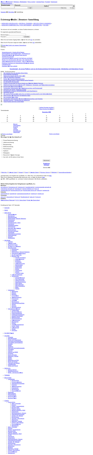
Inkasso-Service (12, 369)
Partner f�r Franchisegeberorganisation (14, 79)
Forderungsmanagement (18, 314)
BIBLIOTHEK (7, 377)
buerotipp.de (18, 188)
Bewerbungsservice (13, 371)
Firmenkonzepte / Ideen (14, 222)
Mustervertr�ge (12, 396)
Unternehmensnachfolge (14, 234)
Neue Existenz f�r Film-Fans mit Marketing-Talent (17, 95)
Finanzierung (11, 220)
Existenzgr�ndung (17, 382)
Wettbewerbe (11, 238)
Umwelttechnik (12, 364)
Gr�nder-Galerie (34, 172)
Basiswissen (11, 216)
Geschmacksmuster (20, 282)
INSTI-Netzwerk (19, 284)
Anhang (17, 272)
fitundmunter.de (25, 197)
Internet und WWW (13, 352)
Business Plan (15, 256)
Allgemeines (15, 291)
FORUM (6, 400)
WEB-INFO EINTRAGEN (10, 23)
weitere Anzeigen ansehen (46, 107)
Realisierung (18, 267)
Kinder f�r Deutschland (33, 200)
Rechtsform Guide (13, 245)
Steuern (14, 304)
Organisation (18, 266)
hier (31, 39)
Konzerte (15, 126)
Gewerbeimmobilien (13, 225)
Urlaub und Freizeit (13, 365)
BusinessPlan (15, 380)
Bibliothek (54, 172)
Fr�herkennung (16, 320)
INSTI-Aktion (18, 283)
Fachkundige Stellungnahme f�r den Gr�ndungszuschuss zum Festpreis (23, 99)
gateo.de (32, 197)
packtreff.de (13, 193)
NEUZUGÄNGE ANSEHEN (42, 23)
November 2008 (46, 112)
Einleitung (17, 260)
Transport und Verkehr (14, 363)
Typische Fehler (19, 273)
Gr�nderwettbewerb (17, 274)
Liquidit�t (14, 300)
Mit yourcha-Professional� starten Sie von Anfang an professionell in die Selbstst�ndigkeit (28, 94)
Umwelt (14, 329)
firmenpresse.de (13, 187)
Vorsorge (10, 236)
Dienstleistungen (12, 217)
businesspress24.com (16, 190)
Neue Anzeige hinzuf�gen (46, 109)
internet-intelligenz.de (28, 188)
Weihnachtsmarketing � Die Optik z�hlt (14, 76)
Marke (17, 287)
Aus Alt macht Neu (17, 255)
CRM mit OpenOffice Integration (12, 77)
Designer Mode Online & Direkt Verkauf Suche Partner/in (18, 80)
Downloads (11, 392)
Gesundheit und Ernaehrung (15, 342)
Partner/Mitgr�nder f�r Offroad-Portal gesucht (14, 55)
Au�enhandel (15, 327)
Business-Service (45, 172)
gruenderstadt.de (30, 187)
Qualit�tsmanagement (18, 324)
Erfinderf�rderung (20, 277)
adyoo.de (3, 197)
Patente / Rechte (16, 409)
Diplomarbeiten (12, 393)
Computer (10, 337)
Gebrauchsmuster (20, 280)
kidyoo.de (17, 197)
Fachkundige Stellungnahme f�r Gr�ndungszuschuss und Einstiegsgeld (23, 88)
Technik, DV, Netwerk (17, 415)
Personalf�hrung (16, 390)
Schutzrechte (15, 276)
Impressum (54, 2)
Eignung (14, 405)
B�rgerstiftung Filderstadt (8, 200)
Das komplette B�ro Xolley (11, 97)
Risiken (17, 269)
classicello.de (10, 197)
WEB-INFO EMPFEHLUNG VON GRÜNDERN (17, 25)
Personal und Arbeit (13, 231)
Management (15, 321)
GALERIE (7, 336)
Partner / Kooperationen (18, 406)
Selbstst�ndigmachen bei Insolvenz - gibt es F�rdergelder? (18, 61)
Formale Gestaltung (20, 257)
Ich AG (10, 435)
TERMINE (7, 375)
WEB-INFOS (7, 213)
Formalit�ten (15, 295)
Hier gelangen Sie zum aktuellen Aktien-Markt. (16, 73)
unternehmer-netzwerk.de (7, 188)
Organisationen (12, 229)
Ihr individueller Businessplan (11, 81)
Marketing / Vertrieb (13, 356)
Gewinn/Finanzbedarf (17, 316)
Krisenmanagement (17, 318)
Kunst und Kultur (12, 355)
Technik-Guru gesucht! (8, 56)
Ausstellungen (17, 131)
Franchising (11, 224)
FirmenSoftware (12, 395)
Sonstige (15, 129)
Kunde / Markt (15, 326)
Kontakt (47, 2)
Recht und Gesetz (13, 361)
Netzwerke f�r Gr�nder (14, 228)
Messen (15, 124)
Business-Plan (15, 407)
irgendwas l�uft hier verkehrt (9, 66)
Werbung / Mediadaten (20, 2)
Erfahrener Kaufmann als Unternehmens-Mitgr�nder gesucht (18, 63)
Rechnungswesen (16, 307)
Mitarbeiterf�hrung (17, 312)
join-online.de (4, 187)
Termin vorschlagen (54, 134)
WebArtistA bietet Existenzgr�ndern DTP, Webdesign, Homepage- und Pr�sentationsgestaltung (29, 85)
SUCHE (45, 25)
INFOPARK (7, 240)
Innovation (14, 330)
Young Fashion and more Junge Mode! (14, 101)
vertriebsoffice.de (5, 190)
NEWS (6, 210)
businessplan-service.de (29, 190)
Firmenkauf (11, 221)
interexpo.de (21, 187)
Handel (10, 345)
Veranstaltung (16, 125)
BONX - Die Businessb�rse (15, 372)
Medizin (10, 359)
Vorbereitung (11, 290)
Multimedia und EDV (13, 360)
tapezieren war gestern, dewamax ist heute (15, 89)
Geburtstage (16, 132)
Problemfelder (15, 310)
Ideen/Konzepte (12, 248)
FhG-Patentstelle (19, 279)
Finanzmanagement (17, 313)
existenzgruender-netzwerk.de (43, 187)
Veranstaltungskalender (65, 172)
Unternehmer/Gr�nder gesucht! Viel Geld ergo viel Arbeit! (17, 58)
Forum (26, 172)
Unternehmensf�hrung (14, 309)
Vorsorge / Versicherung (18, 418)
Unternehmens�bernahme (19, 253)
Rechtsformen (15, 302)
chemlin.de (34, 193)
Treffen (15, 128)
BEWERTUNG (37, 25)
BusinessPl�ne (12, 398)
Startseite (3, 12)
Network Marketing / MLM (18, 410)
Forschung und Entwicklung (15, 341)
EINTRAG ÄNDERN (25, 23)
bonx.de (37, 188)
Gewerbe (10, 344)
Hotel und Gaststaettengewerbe (16, 348)
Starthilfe (10, 242)
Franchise (14, 250)
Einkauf (14, 323)
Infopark (21, 172)
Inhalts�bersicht (19, 259)
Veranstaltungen (12, 235)
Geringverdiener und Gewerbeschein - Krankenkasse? (16, 53)
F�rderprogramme (16, 297)
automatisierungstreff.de (23, 193)
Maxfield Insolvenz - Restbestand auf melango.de (17, 100)
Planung (14, 293)
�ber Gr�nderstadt (7, 2)
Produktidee (18, 262)
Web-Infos (11, 12)
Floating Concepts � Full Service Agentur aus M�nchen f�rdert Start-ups (23, 83)
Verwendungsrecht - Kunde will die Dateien (13, 52)
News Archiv (31, 2)
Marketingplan (19, 265)
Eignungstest (15, 249)
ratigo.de (39, 190)
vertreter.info (46, 190)
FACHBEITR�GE (9, 333)
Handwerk (10, 346)
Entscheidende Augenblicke (11, 74)
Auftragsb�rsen (12, 214)
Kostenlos (10, 353)
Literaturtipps (11, 379)
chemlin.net (41, 193)
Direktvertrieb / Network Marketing (17, 218)
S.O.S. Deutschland (21, 200)
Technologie (11, 232)
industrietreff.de (5, 193)
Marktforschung (16, 317)
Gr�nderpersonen (20, 263)
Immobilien (11, 349)
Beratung (14, 294)
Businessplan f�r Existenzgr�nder (13, 86)
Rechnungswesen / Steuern (19, 413)
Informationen (11, 226)
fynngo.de (38, 197)
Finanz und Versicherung (14, 340)
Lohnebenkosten (6, 64)
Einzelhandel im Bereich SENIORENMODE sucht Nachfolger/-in (20, 91)
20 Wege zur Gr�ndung (14, 246)
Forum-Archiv (11, 402)
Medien (10, 357)
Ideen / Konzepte (16, 403)
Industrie (10, 350)
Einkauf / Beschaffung (17, 422)
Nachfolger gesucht (9, 92)
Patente (17, 288)
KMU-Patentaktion (20, 286)
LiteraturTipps (40, 2)
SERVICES (7, 368)
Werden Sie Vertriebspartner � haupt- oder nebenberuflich (17, 60)
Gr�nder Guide (13, 172)
